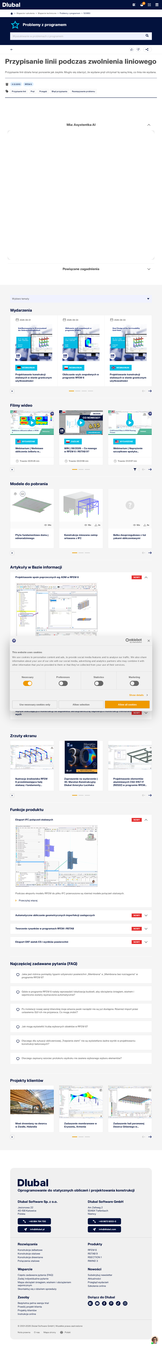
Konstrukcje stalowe (29, 1253)
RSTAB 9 (93, 1253)
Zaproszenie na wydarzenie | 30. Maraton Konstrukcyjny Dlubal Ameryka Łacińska (81, 782)
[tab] (74, 469)
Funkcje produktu (27, 810)
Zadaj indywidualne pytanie (33, 1278)
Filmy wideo (21, 405)
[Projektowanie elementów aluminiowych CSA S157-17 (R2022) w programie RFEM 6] (130, 757)
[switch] (63, 683)
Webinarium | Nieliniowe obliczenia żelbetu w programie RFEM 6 (29, 450)
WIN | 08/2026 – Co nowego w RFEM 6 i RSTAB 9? (80, 450)
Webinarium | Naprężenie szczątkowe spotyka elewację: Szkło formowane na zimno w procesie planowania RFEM (129, 450)
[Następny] (150, 391)
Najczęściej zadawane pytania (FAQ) (43, 964)
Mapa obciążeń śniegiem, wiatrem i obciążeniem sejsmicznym (44, 1284)
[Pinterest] (111, 1303)
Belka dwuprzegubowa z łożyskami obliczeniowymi (129, 537)
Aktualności (94, 1278)
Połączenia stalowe (28, 1261)
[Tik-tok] (118, 1303)
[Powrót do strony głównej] (11, 5)
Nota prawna (24, 1332)
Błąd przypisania (59, 91)
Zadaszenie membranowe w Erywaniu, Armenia (80, 1125)
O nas (37, 1332)
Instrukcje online (27, 1314)
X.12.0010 (16, 84)
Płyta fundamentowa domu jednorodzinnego (31, 537)
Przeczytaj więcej (28, 900)
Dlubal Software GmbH (105, 1202)
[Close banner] (149, 641)
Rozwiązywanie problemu (83, 91)
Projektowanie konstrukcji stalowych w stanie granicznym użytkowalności (33, 377)
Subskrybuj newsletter (100, 1275)
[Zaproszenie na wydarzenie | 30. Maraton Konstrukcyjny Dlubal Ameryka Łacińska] (81, 757)
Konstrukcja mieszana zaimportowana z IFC (81, 537)
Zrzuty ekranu (23, 736)
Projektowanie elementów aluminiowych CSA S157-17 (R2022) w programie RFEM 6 (129, 782)
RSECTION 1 (95, 1257)
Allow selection (81, 704)
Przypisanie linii (19, 91)
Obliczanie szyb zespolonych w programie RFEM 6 (80, 376)
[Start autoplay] (12, 391)
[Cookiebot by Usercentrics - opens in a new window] (128, 640)
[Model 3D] (15, 494)
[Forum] (90, 1303)
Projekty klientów (26, 1081)
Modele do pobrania (29, 484)
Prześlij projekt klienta (30, 1306)
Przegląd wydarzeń (98, 1282)
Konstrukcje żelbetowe (30, 1250)
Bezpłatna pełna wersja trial (33, 1303)
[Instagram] (125, 1303)
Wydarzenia (21, 310)
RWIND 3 (93, 1261)
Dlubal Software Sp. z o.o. (37, 1202)
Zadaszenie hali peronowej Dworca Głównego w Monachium (128, 1125)
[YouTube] (97, 1303)
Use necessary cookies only (34, 704)
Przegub (43, 91)
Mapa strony (50, 1332)
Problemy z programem (70, 13)
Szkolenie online (97, 1286)
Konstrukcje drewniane (30, 1257)
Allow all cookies (127, 704)
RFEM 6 (28, 84)
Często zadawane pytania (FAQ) (35, 1275)
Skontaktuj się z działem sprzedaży (37, 1289)
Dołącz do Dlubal (101, 1297)
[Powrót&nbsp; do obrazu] (22, 494)
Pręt (33, 91)
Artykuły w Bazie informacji (36, 567)
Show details (136, 695)
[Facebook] (104, 1303)
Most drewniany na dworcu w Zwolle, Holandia (31, 1125)
